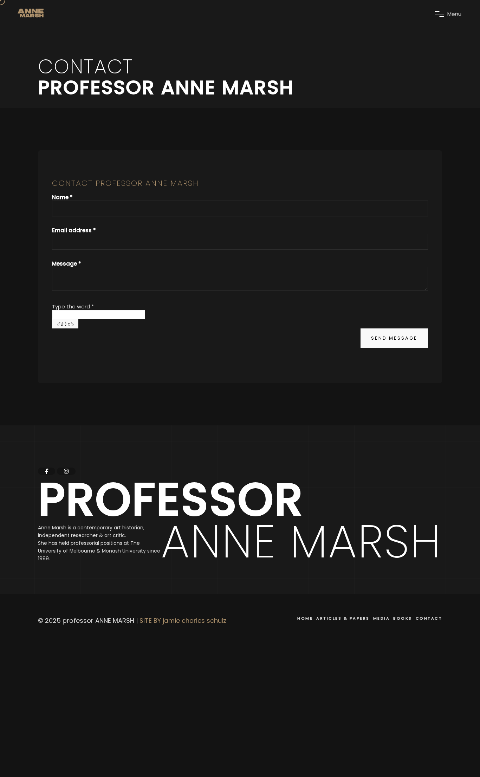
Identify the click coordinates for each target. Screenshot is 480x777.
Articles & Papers (343, 618)
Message (66, 263)
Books (402, 618)
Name (62, 197)
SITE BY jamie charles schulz (183, 620)
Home (305, 618)
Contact (429, 618)
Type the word (73, 306)
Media (381, 618)
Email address (74, 230)
